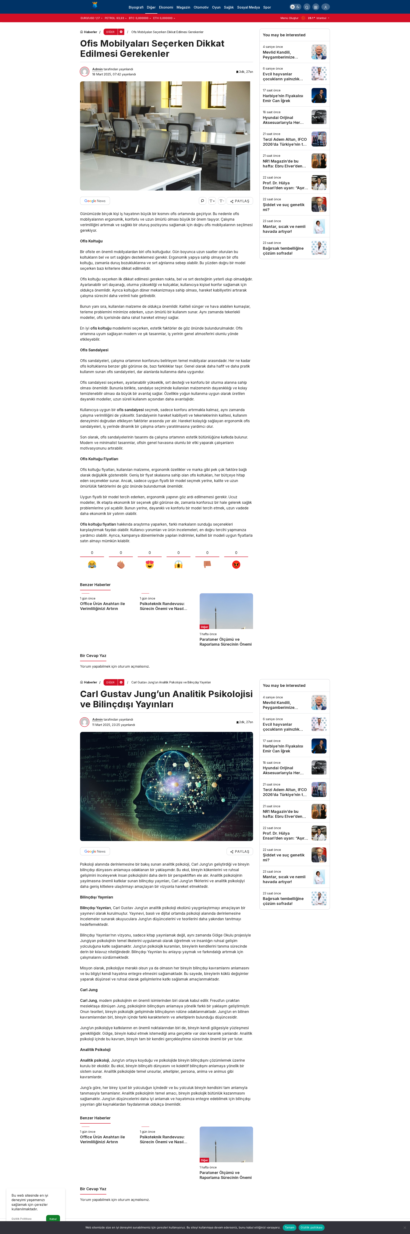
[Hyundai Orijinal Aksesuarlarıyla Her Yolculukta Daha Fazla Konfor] (295, 117)
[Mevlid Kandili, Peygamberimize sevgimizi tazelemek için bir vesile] (295, 52)
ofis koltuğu (100, 328)
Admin (97, 69)
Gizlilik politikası (311, 1227)
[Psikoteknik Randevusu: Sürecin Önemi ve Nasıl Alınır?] (166, 620)
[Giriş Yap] (325, 6)
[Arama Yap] (306, 6)
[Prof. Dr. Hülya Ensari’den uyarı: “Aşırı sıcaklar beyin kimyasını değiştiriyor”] (295, 182)
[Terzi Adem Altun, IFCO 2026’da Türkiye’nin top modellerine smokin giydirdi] (295, 139)
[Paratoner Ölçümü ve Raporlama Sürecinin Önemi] (226, 620)
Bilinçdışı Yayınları (95, 908)
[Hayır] (405, 1227)
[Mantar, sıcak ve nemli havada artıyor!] (295, 226)
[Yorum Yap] (202, 201)
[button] (315, 6)
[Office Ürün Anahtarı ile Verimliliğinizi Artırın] (106, 620)
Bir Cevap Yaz (93, 655)
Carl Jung (88, 1000)
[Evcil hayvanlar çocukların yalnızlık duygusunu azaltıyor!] (295, 74)
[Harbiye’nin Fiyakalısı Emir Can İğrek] (295, 95)
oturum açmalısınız (133, 666)
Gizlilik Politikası (22, 1218)
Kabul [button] (53, 1219)
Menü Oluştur (290, 18)
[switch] (295, 7)
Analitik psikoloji (94, 1060)
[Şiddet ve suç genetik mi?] (295, 204)
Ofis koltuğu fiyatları (98, 524)
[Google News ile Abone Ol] (95, 201)
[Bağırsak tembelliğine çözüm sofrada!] (295, 248)
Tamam (289, 1227)
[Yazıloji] (96, 6)
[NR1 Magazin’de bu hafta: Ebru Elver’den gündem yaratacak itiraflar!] (295, 161)
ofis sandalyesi (130, 410)
